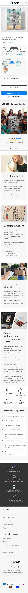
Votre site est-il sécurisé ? (11, 420)
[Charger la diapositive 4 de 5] (16, 149)
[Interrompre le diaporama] (25, 148)
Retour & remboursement (9, 514)
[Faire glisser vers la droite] (17, 35)
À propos (5, 528)
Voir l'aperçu (14, 87)
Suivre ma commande (8, 517)
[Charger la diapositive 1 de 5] (10, 149)
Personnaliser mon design (13, 589)
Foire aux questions (8, 524)
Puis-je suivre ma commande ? (13, 429)
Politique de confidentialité (9, 556)
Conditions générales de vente (10, 541)
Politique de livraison (8, 552)
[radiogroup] (14, 67)
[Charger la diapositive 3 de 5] (14, 149)
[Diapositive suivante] (20, 148)
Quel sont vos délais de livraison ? (13, 425)
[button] (2, 2)
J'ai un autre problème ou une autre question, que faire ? (14, 453)
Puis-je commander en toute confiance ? (15, 416)
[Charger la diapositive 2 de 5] (12, 149)
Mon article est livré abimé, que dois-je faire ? (14, 435)
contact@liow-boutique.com (13, 570)
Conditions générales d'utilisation (11, 545)
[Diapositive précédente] (7, 148)
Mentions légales (7, 538)
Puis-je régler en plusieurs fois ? (13, 440)
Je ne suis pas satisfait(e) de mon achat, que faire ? (15, 446)
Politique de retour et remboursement (12, 549)
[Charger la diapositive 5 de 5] (18, 149)
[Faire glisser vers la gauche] (10, 35)
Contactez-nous (7, 521)
